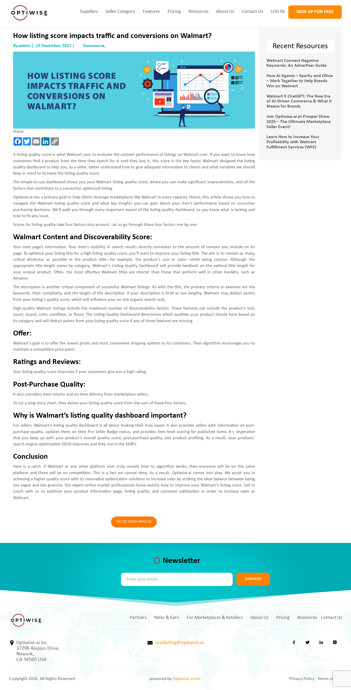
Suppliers (89, 11)
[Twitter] (307, 644)
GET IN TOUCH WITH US (133, 522)
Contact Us (252, 11)
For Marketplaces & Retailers (215, 617)
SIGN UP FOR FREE (315, 11)
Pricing (174, 11)
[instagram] (335, 644)
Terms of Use (330, 678)
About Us (225, 11)
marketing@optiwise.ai (178, 642)
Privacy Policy (302, 678)
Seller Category (120, 11)
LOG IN (277, 11)
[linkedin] (321, 644)
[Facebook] (294, 644)
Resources (198, 11)
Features (151, 11)
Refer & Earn (166, 617)
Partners (138, 617)
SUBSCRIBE (253, 579)
